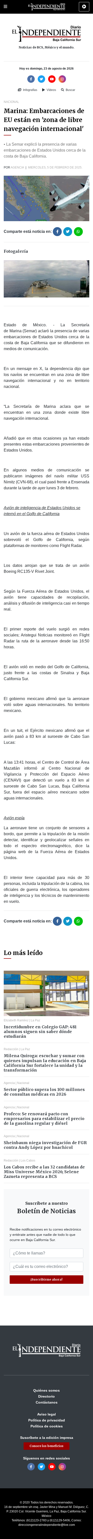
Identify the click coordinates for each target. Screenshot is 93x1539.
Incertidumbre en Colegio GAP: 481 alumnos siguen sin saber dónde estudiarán (40, 1031)
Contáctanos (47, 1402)
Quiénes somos (46, 1390)
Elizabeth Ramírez (16, 1020)
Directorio (46, 1396)
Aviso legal (46, 1414)
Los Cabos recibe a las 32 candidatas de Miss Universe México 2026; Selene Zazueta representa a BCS (44, 1172)
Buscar (70, 90)
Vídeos (51, 90)
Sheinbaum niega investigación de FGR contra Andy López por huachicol (45, 1145)
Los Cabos (28, 1160)
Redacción (11, 1049)
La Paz (35, 1020)
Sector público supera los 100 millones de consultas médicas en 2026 (44, 1092)
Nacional (11, 102)
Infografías (29, 90)
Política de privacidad (46, 1420)
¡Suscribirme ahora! (46, 1279)
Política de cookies (47, 1426)
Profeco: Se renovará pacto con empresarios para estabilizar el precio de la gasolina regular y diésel (44, 1118)
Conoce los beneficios (46, 1446)
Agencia (17, 167)
